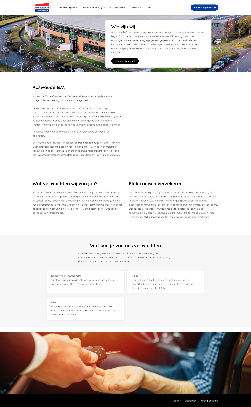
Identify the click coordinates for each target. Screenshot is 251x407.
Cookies (176, 400)
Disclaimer (190, 400)
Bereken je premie (203, 7)
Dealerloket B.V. (86, 142)
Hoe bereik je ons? (125, 61)
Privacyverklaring (209, 400)
